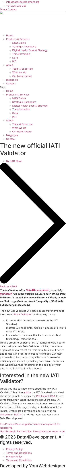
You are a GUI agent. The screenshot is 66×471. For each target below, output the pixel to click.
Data (15, 57)
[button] (33, 87)
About (9, 65)
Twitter (18, 414)
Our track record (22, 76)
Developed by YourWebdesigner (33, 465)
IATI (14, 61)
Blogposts (12, 79)
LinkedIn (5, 414)
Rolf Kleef (6, 293)
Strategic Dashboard (24, 46)
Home (9, 35)
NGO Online (19, 42)
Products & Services (17, 39)
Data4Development (37, 290)
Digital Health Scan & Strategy (30, 50)
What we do (19, 72)
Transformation (21, 53)
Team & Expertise (22, 68)
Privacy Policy (14, 449)
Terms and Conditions (19, 452)
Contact (11, 83)
